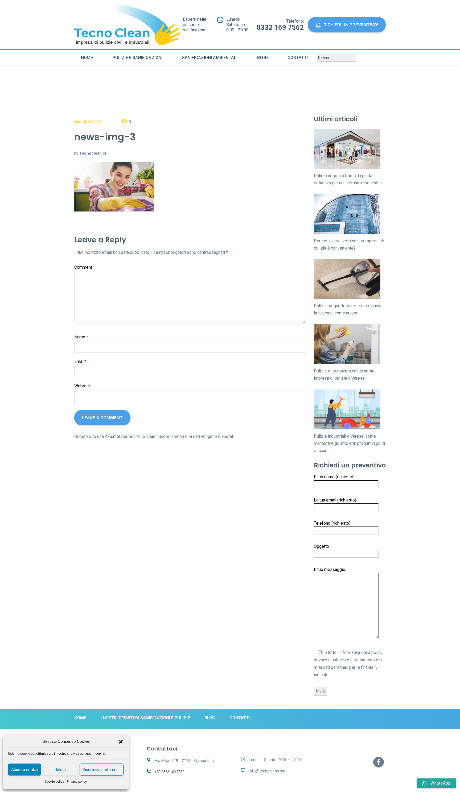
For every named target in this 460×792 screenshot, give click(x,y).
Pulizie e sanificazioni (137, 57)
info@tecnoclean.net (267, 771)
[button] (121, 741)
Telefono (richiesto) (332, 523)
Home (87, 57)
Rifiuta (60, 769)
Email (80, 361)
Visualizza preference (102, 769)
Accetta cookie (24, 769)
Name (81, 336)
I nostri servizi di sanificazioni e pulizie (145, 717)
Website (82, 385)
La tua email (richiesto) (335, 500)
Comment (83, 267)
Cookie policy (54, 781)
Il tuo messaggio (329, 569)
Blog (262, 57)
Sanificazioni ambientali (209, 57)
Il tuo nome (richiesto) (334, 476)
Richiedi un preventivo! (350, 24)
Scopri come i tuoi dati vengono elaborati (196, 436)
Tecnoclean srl (93, 153)
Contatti (298, 57)
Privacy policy (77, 781)
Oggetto (321, 546)
